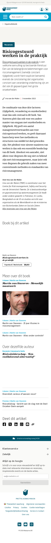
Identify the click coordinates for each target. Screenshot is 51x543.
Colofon (8, 508)
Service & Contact (37, 511)
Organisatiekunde (11, 24)
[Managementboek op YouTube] (25, 524)
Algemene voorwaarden (35, 504)
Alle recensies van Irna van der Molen (19, 209)
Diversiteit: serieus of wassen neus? (19, 394)
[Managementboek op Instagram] (31, 524)
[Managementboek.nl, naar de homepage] (9, 11)
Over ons (25, 514)
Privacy (16, 508)
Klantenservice (10, 448)
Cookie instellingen (37, 508)
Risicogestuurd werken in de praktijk (20, 61)
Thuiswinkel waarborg (15, 504)
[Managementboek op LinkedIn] (19, 524)
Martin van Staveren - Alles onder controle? (23, 335)
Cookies (24, 508)
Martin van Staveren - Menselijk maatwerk (22, 285)
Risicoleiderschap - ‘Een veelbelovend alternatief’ (18, 355)
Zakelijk (6, 454)
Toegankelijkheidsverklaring (16, 511)
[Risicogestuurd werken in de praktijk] (11, 239)
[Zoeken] (46, 16)
